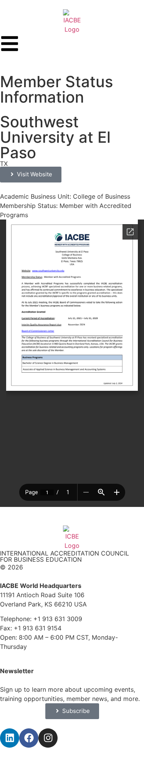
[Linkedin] (9, 738)
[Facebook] (28, 738)
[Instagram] (48, 738)
